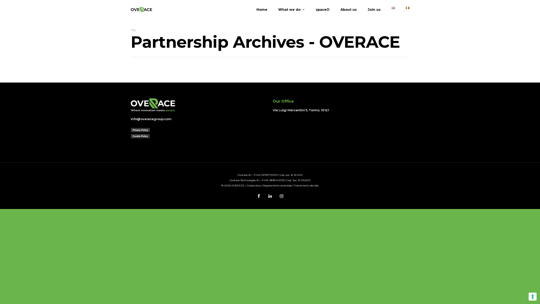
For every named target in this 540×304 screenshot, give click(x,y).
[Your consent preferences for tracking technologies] (533, 297)
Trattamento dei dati (306, 185)
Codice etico (254, 185)
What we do (289, 10)
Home (261, 9)
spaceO (322, 9)
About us (348, 9)
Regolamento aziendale (277, 185)
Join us (374, 9)
